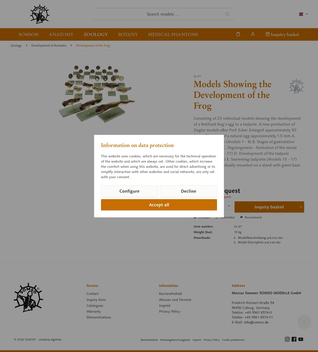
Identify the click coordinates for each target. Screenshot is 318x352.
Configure (129, 191)
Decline (188, 191)
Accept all (159, 205)
